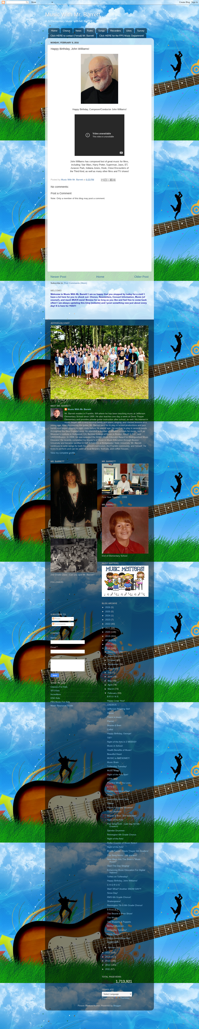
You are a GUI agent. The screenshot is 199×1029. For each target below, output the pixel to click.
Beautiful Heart (114, 754)
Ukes (129, 30)
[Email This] (102, 179)
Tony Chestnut (114, 811)
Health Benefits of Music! (119, 750)
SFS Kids (55, 690)
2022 (108, 624)
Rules (90, 30)
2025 (108, 611)
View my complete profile (63, 453)
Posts (57, 619)
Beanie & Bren (114, 725)
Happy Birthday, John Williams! (122, 881)
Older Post (141, 276)
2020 (108, 632)
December (113, 652)
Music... (111, 795)
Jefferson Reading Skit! (118, 709)
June (110, 676)
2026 (108, 607)
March (111, 689)
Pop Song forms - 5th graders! (122, 855)
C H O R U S (113, 885)
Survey (140, 30)
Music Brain (113, 762)
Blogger (117, 1006)
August (111, 668)
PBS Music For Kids (60, 702)
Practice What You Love (119, 783)
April (110, 685)
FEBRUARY (113, 942)
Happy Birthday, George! (119, 733)
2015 (108, 952)
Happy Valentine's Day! (118, 791)
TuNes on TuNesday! (117, 876)
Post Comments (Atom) (75, 283)
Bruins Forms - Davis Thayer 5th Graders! (127, 851)
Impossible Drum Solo (118, 799)
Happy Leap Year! (116, 701)
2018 (108, 640)
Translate (125, 998)
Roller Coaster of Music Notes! (122, 843)
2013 (108, 961)
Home (54, 30)
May (110, 681)
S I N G (110, 787)
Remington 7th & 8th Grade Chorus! (125, 905)
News (78, 30)
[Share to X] (108, 179)
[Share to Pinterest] (114, 179)
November (113, 656)
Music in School (115, 746)
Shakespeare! (114, 901)
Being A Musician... (116, 926)
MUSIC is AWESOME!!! (118, 758)
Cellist (110, 729)
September (113, 664)
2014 (108, 957)
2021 (108, 628)
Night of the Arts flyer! (117, 774)
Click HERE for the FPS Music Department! (121, 35)
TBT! (109, 738)
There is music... (115, 717)
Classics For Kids (59, 687)
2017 (108, 644)
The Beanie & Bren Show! (119, 913)
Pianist (110, 713)
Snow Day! (112, 893)
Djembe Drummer (116, 830)
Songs (101, 30)
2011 (108, 969)
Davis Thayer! (114, 934)
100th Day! (112, 779)
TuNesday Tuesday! (117, 766)
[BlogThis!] (105, 179)
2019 (108, 636)
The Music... (113, 918)
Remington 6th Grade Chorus (121, 834)
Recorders (115, 30)
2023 (108, 619)
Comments (60, 624)
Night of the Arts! (115, 820)
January (112, 947)
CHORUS (111, 705)
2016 (108, 648)
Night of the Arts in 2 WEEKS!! (122, 742)
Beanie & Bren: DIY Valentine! (121, 816)
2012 (108, 965)
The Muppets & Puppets (119, 922)
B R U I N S (112, 696)
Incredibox (56, 694)
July (110, 672)
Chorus (66, 30)
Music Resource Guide (62, 705)
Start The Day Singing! (118, 866)
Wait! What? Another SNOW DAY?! (124, 889)
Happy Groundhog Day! (118, 938)
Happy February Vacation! (120, 807)
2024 (108, 615)
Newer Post (58, 276)
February (112, 693)
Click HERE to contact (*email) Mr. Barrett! (72, 35)
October (112, 660)
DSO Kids (55, 698)
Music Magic (113, 770)
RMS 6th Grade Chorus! (119, 897)
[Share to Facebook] (111, 179)
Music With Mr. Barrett (72, 14)
